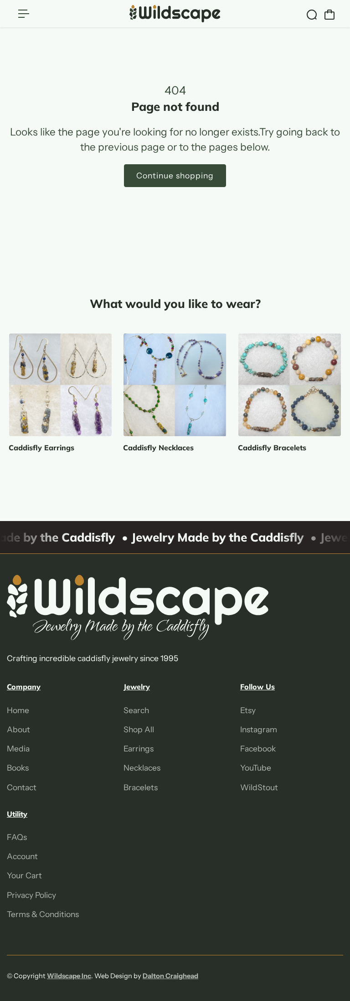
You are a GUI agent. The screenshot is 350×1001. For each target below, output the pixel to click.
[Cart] (329, 14)
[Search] (312, 14)
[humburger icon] (24, 14)
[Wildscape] (175, 14)
